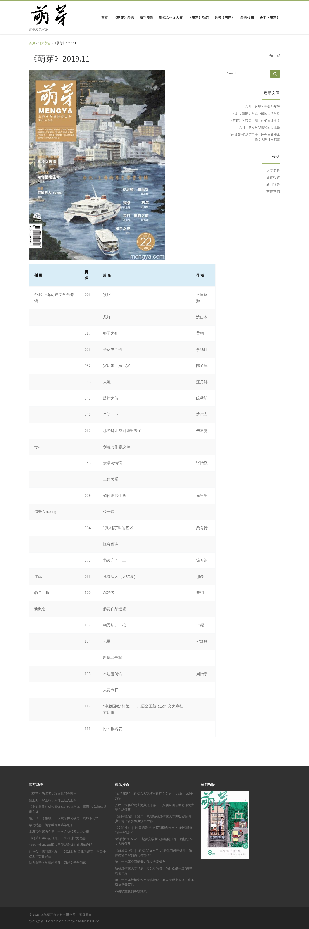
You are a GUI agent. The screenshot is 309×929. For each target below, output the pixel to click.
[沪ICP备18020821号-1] (86, 921)
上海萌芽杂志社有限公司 (58, 915)
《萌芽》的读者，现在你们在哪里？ (254, 121)
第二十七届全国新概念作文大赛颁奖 (140, 862)
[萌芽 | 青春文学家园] (49, 14)
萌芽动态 (273, 191)
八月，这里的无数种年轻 (262, 107)
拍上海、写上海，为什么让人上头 (52, 800)
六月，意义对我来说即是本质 (259, 128)
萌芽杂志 (44, 43)
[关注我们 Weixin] (271, 56)
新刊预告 (273, 184)
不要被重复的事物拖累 (131, 891)
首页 (32, 43)
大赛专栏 (273, 170)
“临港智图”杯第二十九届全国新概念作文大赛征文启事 (255, 137)
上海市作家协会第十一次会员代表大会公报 (59, 832)
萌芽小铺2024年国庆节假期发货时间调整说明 (60, 845)
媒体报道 (273, 177)
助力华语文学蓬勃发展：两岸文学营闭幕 (57, 863)
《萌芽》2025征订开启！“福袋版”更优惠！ (59, 838)
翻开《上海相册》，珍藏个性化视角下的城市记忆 (64, 818)
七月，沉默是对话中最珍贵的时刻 (256, 114)
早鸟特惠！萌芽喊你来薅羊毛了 (51, 825)
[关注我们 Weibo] (278, 56)
